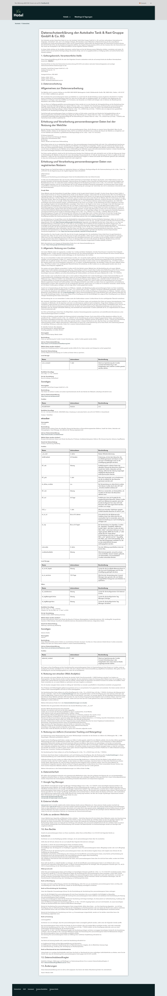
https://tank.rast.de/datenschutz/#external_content (55, 648)
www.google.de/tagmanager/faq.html (52, 796)
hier (48, 695)
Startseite (17, 23)
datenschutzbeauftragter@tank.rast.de (55, 962)
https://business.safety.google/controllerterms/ (69, 222)
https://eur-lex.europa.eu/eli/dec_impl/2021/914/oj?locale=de (78, 231)
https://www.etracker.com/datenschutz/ (52, 434)
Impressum (31, 989)
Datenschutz (17, 989)
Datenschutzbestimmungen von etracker (75, 703)
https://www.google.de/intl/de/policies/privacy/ (59, 245)
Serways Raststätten (41, 989)
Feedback (44, 3)
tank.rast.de (44, 805)
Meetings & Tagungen (83, 17)
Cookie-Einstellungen (96, 216)
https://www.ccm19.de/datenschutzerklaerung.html (55, 343)
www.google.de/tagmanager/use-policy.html (54, 798)
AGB (24, 989)
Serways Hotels (54, 989)
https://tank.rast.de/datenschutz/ (50, 396)
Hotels (65, 17)
